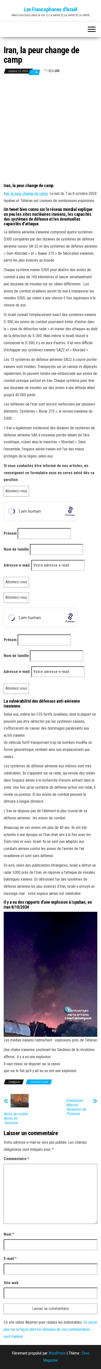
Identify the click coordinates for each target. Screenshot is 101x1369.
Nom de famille (16, 549)
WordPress (57, 1353)
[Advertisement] (50, 128)
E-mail (10, 1258)
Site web (11, 1282)
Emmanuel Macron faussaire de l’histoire (76, 1107)
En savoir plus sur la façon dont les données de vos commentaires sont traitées (50, 1329)
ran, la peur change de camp (26, 193)
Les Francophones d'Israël (50, 9)
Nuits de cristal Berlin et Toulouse (16, 1118)
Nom (9, 1234)
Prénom (10, 533)
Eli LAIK (54, 71)
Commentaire (16, 1158)
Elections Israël (39, 1082)
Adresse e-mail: (17, 565)
